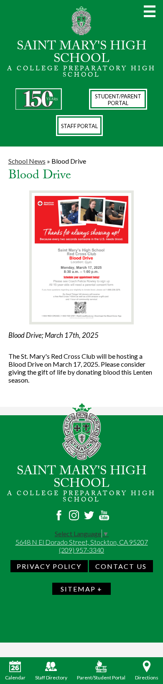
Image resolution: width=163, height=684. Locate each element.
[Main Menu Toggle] (149, 11)
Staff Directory (51, 677)
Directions (146, 677)
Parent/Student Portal (101, 677)
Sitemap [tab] (78, 589)
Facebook (59, 515)
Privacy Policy (49, 566)
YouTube (104, 515)
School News (27, 161)
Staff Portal (79, 126)
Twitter (89, 515)
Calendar (15, 677)
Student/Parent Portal (118, 99)
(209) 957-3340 (81, 550)
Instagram (74, 515)
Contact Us (121, 566)
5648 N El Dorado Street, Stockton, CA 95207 (81, 542)
